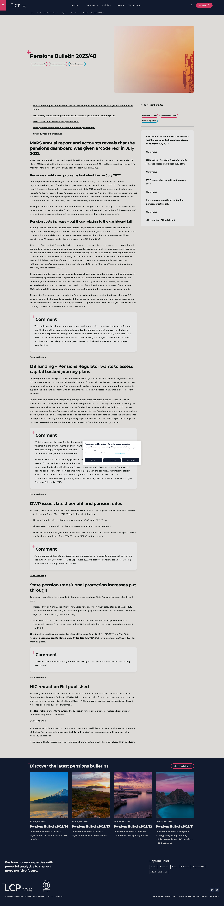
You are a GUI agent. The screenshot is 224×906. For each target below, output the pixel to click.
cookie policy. (120, 453)
